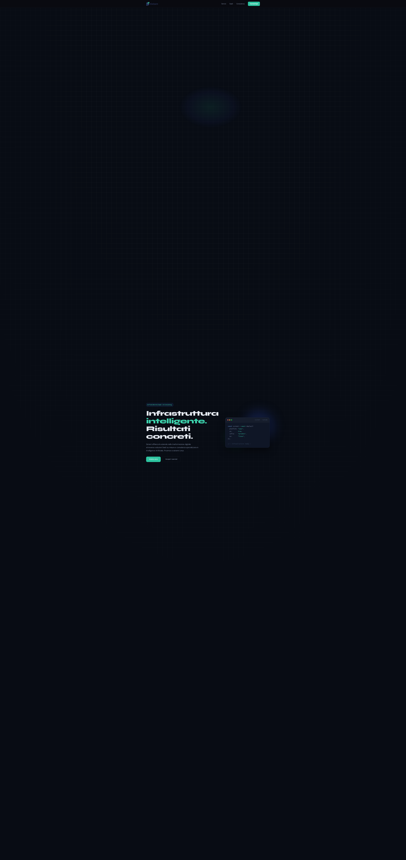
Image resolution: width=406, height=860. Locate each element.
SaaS (231, 4)
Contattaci (254, 4)
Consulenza (240, 4)
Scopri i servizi (171, 459)
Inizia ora (153, 459)
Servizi (223, 4)
